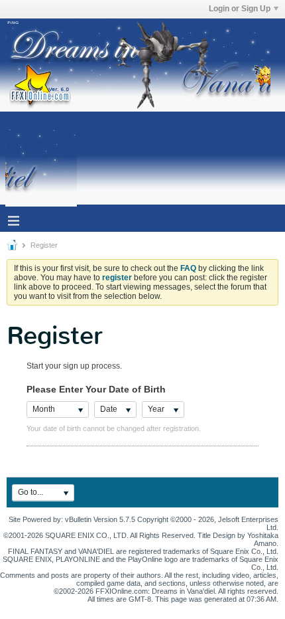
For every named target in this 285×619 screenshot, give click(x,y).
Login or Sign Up (239, 8)
